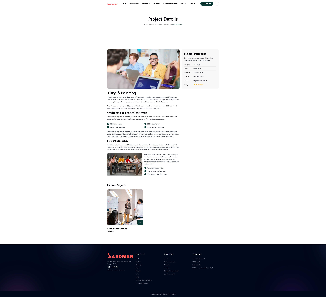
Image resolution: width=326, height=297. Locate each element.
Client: (186, 68)
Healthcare (167, 268)
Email (137, 259)
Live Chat (138, 262)
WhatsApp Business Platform (144, 280)
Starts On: (187, 72)
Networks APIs (196, 265)
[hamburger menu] (217, 4)
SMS (137, 268)
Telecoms (156, 3)
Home (124, 3)
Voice (137, 277)
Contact (192, 3)
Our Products (134, 3)
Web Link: (186, 81)
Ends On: (186, 76)
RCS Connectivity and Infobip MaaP (202, 268)
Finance (166, 259)
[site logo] (112, 4)
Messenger (139, 265)
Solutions (145, 3)
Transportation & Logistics (171, 271)
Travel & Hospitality (169, 274)
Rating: (186, 85)
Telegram (138, 271)
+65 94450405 (112, 267)
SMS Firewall (196, 262)
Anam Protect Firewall (198, 259)
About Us (183, 3)
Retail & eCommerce (170, 262)
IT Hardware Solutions (170, 3)
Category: (187, 64)
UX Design (197, 64)
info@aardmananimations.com (116, 270)
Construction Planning (117, 228)
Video (137, 274)
